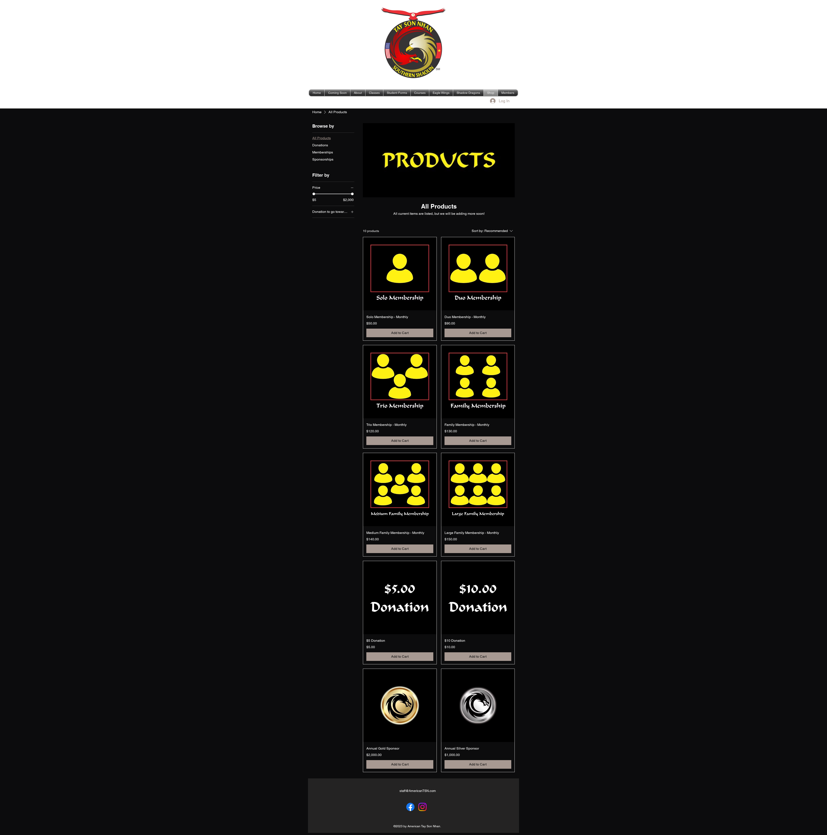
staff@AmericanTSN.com (418, 791)
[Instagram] (422, 806)
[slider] (313, 193)
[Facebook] (410, 806)
